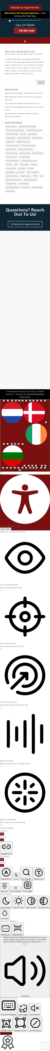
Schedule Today (16, 351)
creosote (9, 165)
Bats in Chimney (35, 54)
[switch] (1, 590)
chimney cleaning (23, 138)
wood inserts (10, 191)
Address (12, 278)
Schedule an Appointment (25, 224)
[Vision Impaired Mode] (1, 590)
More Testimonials (12, 321)
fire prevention (11, 168)
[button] (1, 473)
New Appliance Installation (15, 318)
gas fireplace (10, 172)
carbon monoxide (12, 134)
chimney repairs (37, 153)
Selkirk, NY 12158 (15, 284)
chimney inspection (12, 146)
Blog (6, 331)
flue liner (30, 168)
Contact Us (13, 356)
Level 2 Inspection (12, 176)
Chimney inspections (28, 146)
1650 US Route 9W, (16, 281)
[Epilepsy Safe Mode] (1, 825)
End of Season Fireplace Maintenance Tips (22, 103)
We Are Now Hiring (12, 324)
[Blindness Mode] (1, 766)
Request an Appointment (25, 7)
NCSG (35, 176)
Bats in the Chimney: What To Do (20, 51)
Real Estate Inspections (13, 180)
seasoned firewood (30, 180)
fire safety (21, 168)
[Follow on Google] (27, 262)
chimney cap (32, 134)
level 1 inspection (33, 172)
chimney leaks (11, 149)
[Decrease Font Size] (2, 839)
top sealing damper (12, 187)
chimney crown (37, 138)
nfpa (41, 176)
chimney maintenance (25, 149)
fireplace (34, 165)
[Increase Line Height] (2, 859)
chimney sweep (24, 157)
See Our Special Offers (13, 327)
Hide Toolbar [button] (5, 529)
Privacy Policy (25, 397)
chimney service (11, 157)
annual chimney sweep (34, 130)
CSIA (15, 165)
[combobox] (25, 435)
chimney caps (10, 138)
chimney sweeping (12, 161)
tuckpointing (25, 187)
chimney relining (11, 153)
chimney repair (25, 153)
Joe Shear (11, 54)
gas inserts (21, 172)
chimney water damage (29, 161)
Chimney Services (11, 315)
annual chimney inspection (15, 130)
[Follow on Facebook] (22, 262)
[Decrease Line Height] (2, 865)
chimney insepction (23, 142)
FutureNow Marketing (35, 394)
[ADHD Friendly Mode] (1, 708)
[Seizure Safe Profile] (1, 649)
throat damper (24, 184)
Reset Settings (6, 1033)
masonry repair (25, 176)
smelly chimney (11, 184)
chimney (23, 134)
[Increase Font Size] (2, 833)
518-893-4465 (26, 30)
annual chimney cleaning (27, 126)
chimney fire (10, 142)
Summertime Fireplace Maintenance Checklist (23, 93)
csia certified (24, 165)
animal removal (11, 126)
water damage (37, 187)
